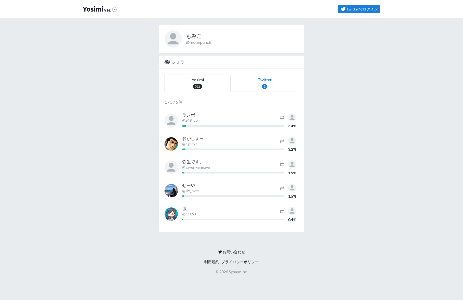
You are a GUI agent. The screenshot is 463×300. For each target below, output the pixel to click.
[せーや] (171, 190)
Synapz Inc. (238, 271)
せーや (188, 185)
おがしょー (193, 138)
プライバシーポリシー (240, 261)
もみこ (194, 35)
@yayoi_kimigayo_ (197, 167)
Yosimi (198, 82)
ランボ (188, 114)
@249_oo (190, 120)
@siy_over (190, 190)
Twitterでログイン (362, 9)
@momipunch (198, 42)
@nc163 (189, 214)
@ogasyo (189, 143)
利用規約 (211, 261)
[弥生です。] (171, 167)
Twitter (265, 82)
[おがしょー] (171, 144)
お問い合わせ (234, 252)
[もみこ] (292, 116)
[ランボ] (171, 120)
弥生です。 (193, 161)
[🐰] (171, 214)
